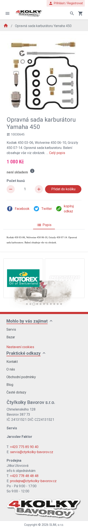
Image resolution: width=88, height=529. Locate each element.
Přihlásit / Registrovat (65, 3)
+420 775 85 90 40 (24, 447)
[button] (27, 304)
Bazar (10, 337)
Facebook (22, 209)
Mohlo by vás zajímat (27, 321)
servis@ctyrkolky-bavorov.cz (31, 452)
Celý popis (57, 153)
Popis (44, 225)
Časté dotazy (16, 392)
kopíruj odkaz (69, 208)
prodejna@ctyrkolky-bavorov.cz (33, 481)
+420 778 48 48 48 (24, 476)
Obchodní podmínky (21, 377)
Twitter (46, 209)
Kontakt (12, 362)
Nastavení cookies (20, 347)
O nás (10, 369)
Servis (11, 329)
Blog (9, 385)
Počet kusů (16, 181)
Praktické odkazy (23, 353)
